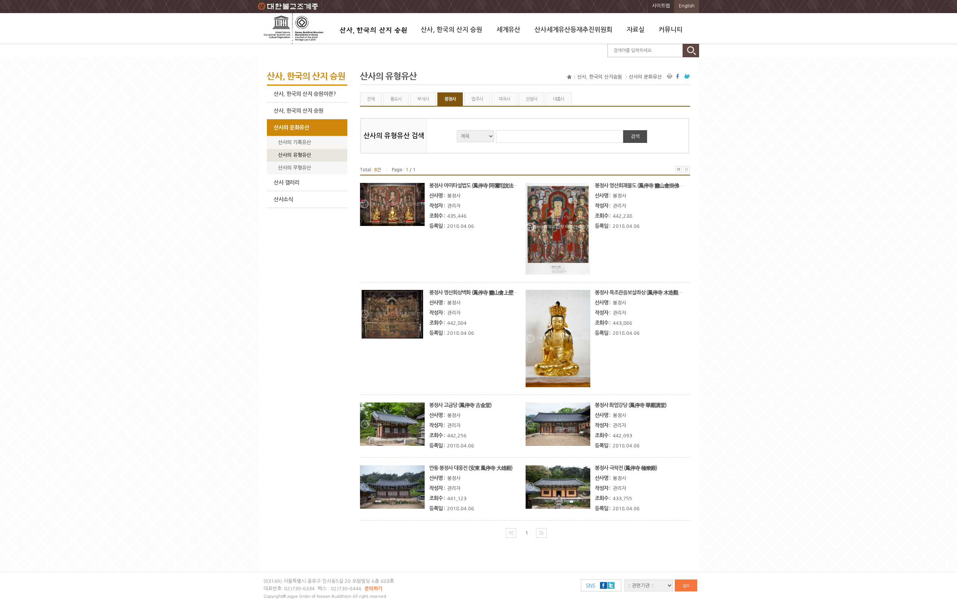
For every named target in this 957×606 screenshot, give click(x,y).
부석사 (423, 99)
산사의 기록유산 (294, 142)
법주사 (477, 99)
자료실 (635, 30)
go (686, 585)
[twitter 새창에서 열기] (687, 76)
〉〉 (541, 532)
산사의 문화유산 (291, 127)
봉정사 (450, 99)
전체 (371, 99)
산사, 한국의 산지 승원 (451, 30)
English (687, 5)
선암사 (531, 99)
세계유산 (508, 30)
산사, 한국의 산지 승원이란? (305, 94)
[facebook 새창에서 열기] (678, 76)
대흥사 (558, 99)
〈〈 (511, 532)
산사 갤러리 (286, 182)
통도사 (396, 99)
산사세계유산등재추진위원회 (573, 30)
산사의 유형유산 (294, 155)
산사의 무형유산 (294, 167)
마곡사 (504, 99)
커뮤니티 (671, 30)
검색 (635, 136)
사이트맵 (661, 5)
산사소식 (283, 199)
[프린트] (670, 76)
